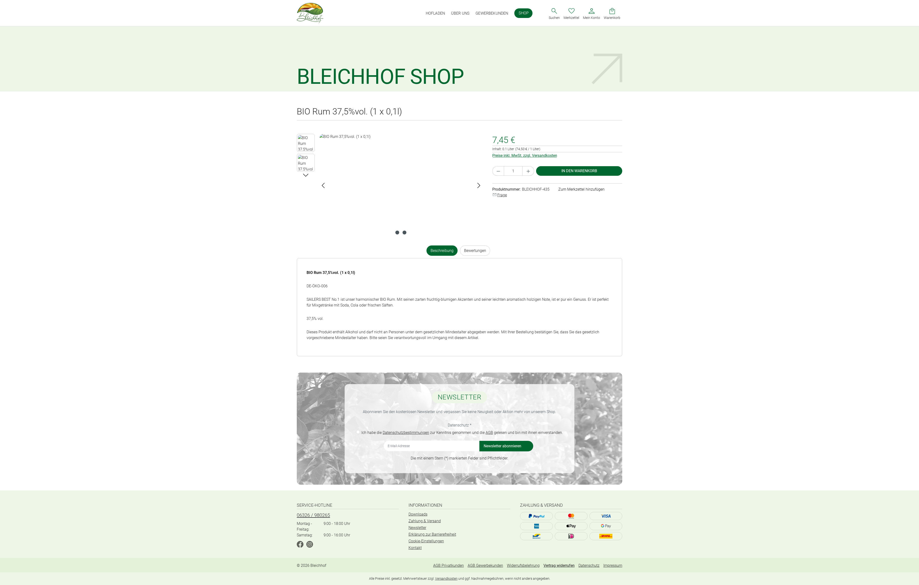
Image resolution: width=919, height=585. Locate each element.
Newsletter (417, 527)
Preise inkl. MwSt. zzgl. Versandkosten (524, 155)
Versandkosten (446, 578)
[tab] (442, 250)
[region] (390, 185)
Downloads (418, 514)
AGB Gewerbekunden (485, 565)
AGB (489, 432)
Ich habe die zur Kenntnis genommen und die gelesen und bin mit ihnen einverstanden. (462, 432)
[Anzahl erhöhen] (528, 171)
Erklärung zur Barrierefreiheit (432, 534)
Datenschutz (589, 565)
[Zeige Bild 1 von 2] (397, 232)
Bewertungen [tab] (475, 250)
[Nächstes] (478, 185)
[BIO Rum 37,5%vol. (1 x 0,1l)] (400, 185)
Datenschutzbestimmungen (406, 432)
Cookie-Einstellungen (426, 541)
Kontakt (415, 547)
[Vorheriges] (323, 185)
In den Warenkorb (579, 171)
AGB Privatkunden (448, 565)
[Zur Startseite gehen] (310, 13)
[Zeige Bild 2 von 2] (404, 232)
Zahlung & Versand (425, 521)
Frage (502, 195)
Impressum (612, 565)
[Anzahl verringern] (498, 171)
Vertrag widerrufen (559, 565)
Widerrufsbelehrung (523, 565)
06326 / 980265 (313, 515)
